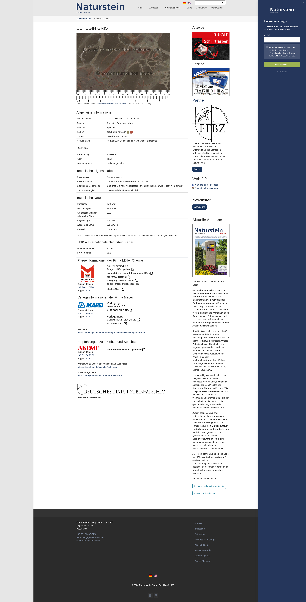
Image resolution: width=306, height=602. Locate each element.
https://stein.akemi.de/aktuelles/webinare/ (97, 367)
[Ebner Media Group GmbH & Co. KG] (100, 7)
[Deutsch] (184, 2)
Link (88, 290)
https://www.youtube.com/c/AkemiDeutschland (100, 375)
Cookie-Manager (202, 561)
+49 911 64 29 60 (86, 355)
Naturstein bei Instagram (206, 188)
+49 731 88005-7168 (86, 534)
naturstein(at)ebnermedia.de (90, 537)
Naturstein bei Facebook (206, 185)
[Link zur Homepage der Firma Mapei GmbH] (91, 305)
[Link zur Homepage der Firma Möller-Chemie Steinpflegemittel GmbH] (88, 273)
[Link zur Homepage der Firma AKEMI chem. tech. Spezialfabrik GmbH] (88, 348)
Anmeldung (199, 207)
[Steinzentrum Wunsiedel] (211, 123)
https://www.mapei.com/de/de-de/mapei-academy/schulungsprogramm (111, 333)
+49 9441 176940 (86, 287)
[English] (189, 2)
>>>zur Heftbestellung (205, 493)
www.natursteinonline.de (88, 540)
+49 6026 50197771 (87, 313)
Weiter (197, 169)
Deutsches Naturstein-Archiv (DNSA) (111, 104)
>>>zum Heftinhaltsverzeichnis (209, 486)
